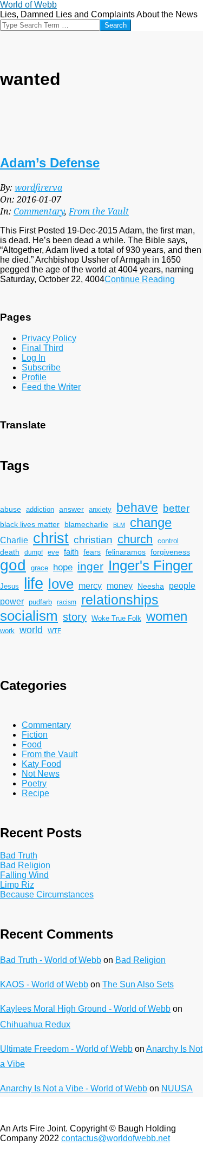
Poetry (34, 783)
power (12, 601)
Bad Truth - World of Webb (50, 960)
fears (92, 552)
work (7, 631)
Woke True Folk (116, 618)
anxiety (100, 509)
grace (39, 568)
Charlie (14, 540)
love (61, 584)
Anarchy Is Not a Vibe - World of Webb (73, 1088)
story (75, 617)
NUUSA (177, 1088)
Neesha (150, 586)
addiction (40, 509)
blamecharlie (86, 524)
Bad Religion (25, 865)
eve (53, 552)
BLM (119, 525)
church (135, 539)
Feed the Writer (51, 387)
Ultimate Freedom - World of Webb (66, 1048)
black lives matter (30, 524)
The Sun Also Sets (138, 984)
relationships (120, 600)
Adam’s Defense (50, 162)
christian (93, 539)
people (182, 585)
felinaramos (126, 552)
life (33, 583)
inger (90, 566)
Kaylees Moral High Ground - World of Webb (85, 1008)
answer (71, 509)
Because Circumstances (47, 894)
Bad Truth (18, 855)
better (176, 508)
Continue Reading (139, 279)
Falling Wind (24, 875)
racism (66, 602)
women (166, 616)
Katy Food (41, 764)
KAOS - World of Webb (44, 984)
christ (51, 538)
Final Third (42, 348)
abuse (10, 509)
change (151, 522)
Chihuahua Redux (35, 1024)
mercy (90, 585)
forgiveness (170, 552)
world (31, 629)
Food (32, 744)
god (13, 565)
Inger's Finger (150, 565)
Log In (33, 357)
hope (63, 567)
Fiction (35, 734)
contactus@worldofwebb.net (115, 1138)
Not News (41, 773)
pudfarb (40, 602)
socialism (29, 616)
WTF (54, 630)
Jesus (9, 586)
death (9, 552)
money (120, 585)
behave (137, 507)
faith (71, 551)
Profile (34, 377)
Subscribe (41, 367)
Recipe (35, 793)
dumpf (33, 552)
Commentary (39, 211)
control (168, 541)
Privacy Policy (49, 338)
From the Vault (99, 211)
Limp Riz (17, 884)
